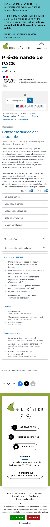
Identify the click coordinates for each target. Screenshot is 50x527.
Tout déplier (41, 191)
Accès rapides (41, 48)
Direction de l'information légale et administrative (20, 370)
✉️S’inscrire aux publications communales (25, 474)
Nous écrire (28, 446)
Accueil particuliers (11, 113)
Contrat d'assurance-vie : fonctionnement (25, 317)
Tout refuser (33, 517)
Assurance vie (24, 116)
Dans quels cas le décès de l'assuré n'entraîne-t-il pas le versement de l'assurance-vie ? (23, 264)
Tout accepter (17, 517)
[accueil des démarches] (25, 94)
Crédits (32, 496)
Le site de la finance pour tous (21, 338)
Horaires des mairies (28, 437)
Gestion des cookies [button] (16, 493)
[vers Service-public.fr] (30, 107)
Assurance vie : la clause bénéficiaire (24, 344)
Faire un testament (16, 322)
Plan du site (18, 496)
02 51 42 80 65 (28, 427)
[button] (25, 197)
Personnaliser (25, 523)
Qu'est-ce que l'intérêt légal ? (20, 292)
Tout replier (26, 191)
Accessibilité (36, 493)
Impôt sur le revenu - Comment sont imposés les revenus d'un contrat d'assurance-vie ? (23, 279)
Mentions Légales (25, 499)
